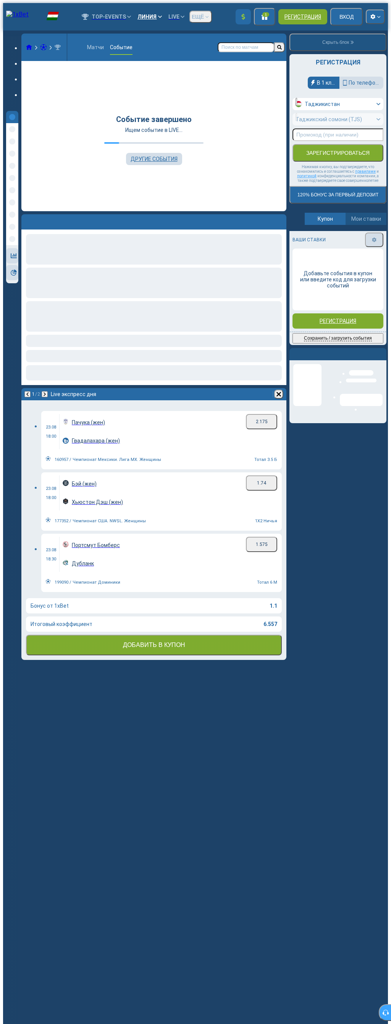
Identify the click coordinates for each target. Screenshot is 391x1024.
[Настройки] (374, 240)
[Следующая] (47, 220)
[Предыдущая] (27, 220)
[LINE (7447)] (29, 47)
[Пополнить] (243, 16)
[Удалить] (278, 220)
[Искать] (279, 47)
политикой (307, 176)
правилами (365, 171)
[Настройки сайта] (375, 17)
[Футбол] (43, 47)
